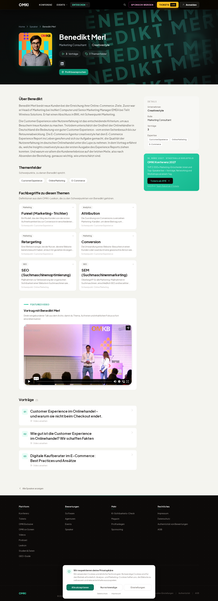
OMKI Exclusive (26, 524)
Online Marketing (57, 180)
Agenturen (70, 518)
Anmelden (191, 4)
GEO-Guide (25, 556)
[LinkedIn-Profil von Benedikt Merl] (62, 64)
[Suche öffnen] (124, 4)
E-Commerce (78, 180)
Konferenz (45, 4)
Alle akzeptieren (80, 587)
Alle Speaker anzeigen (32, 488)
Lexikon (22, 545)
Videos (22, 534)
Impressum (163, 513)
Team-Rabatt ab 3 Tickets (167, 186)
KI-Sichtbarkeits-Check (123, 513)
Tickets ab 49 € (158, 181)
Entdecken (78, 4)
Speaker (34, 26)
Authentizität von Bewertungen (173, 524)
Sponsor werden (142, 4)
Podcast (23, 540)
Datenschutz (164, 518)
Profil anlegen (118, 524)
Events (61, 4)
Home (22, 26)
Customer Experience (31, 180)
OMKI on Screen (26, 529)
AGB (160, 529)
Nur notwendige (108, 587)
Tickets (167, 4)
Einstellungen (138, 587)
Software (69, 513)
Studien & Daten (27, 550)
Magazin (115, 518)
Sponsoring (117, 529)
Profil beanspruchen (75, 72)
